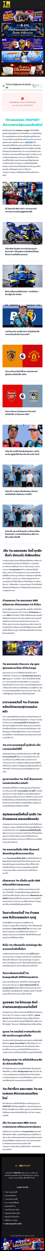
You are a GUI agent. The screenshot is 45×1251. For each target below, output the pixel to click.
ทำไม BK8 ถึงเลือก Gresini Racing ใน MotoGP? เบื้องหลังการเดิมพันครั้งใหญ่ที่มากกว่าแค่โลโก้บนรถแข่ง (22, 251)
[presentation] (22, 193)
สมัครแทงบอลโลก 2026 (13, 1224)
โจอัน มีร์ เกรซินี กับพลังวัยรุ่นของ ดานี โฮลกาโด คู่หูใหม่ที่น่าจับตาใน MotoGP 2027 (22, 453)
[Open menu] (41, 4)
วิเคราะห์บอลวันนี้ (11, 1192)
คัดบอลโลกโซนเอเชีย (12, 1213)
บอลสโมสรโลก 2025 (12, 1210)
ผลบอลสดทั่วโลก (10, 1196)
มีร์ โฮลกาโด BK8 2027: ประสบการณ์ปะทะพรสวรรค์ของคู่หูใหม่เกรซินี (20, 210)
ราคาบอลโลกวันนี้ (11, 1199)
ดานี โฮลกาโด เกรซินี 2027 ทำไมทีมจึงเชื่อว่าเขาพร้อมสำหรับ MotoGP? (22, 333)
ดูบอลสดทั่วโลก (10, 1206)
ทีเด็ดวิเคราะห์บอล (11, 1220)
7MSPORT (29, 142)
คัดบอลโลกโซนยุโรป (12, 1217)
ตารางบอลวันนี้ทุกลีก (12, 1203)
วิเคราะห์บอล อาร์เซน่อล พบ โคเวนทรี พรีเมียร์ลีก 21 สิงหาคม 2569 (20, 413)
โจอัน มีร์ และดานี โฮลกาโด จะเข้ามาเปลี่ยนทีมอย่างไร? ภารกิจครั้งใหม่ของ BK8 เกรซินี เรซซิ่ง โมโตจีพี (22, 534)
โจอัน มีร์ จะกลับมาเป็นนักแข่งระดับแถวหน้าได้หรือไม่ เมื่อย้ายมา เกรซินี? (21, 493)
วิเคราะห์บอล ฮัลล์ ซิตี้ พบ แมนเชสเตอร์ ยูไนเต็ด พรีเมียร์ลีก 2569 (21, 373)
